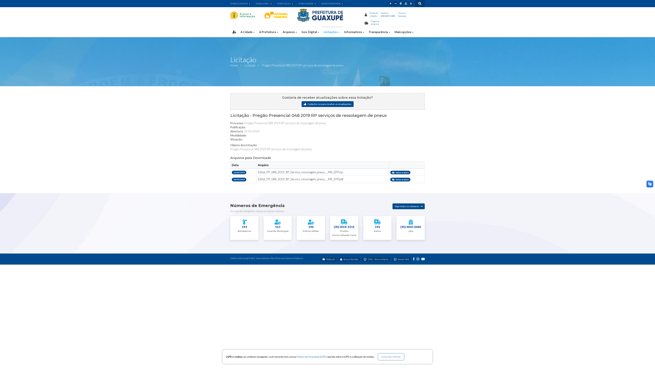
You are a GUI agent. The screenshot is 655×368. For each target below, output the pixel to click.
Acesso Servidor (350, 259)
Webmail (330, 259)
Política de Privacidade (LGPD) (312, 356)
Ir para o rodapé (307, 4)
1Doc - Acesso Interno (377, 259)
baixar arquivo (402, 172)
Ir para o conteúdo (240, 4)
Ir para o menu (264, 4)
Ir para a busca (285, 4)
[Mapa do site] (406, 3)
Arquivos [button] (289, 32)
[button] (234, 32)
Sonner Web (403, 259)
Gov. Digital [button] (309, 32)
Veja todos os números (407, 206)
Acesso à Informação (332, 4)
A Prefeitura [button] (267, 32)
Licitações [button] (331, 32)
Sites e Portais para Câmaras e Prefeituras (286, 258)
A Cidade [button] (247, 32)
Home (234, 65)
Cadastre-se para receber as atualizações (329, 104)
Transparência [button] (378, 32)
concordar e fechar (391, 356)
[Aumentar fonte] (390, 3)
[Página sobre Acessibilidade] (411, 3)
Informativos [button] (353, 32)
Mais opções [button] (403, 32)
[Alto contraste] (400, 3)
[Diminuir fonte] (395, 3)
